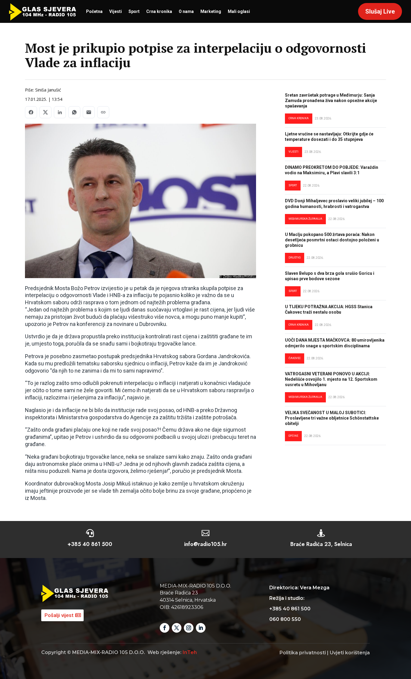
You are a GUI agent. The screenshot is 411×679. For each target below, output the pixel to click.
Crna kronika (159, 11)
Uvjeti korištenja (350, 653)
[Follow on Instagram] (188, 628)
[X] (45, 112)
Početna (94, 11)
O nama (186, 11)
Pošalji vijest (59, 615)
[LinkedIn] (60, 112)
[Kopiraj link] (103, 112)
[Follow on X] (176, 628)
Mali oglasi (239, 11)
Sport (134, 11)
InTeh (190, 652)
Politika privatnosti (303, 653)
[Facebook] (31, 112)
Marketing (210, 11)
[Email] (89, 112)
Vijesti (115, 11)
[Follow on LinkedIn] (201, 628)
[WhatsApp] (74, 112)
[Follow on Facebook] (164, 628)
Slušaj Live (380, 11)
